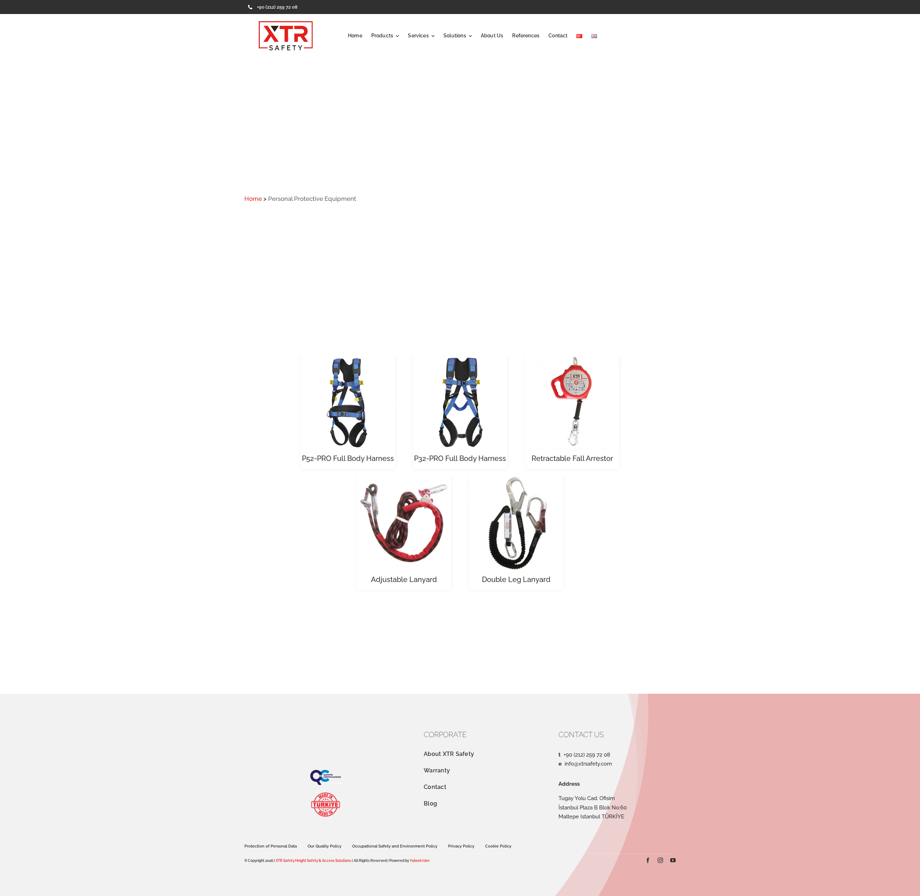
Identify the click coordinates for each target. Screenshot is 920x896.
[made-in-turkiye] (325, 795)
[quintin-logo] (326, 772)
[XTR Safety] (286, 24)
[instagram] (660, 860)
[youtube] (673, 860)
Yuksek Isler (420, 861)
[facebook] (647, 860)
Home (253, 198)
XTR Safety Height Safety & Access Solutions (313, 861)
